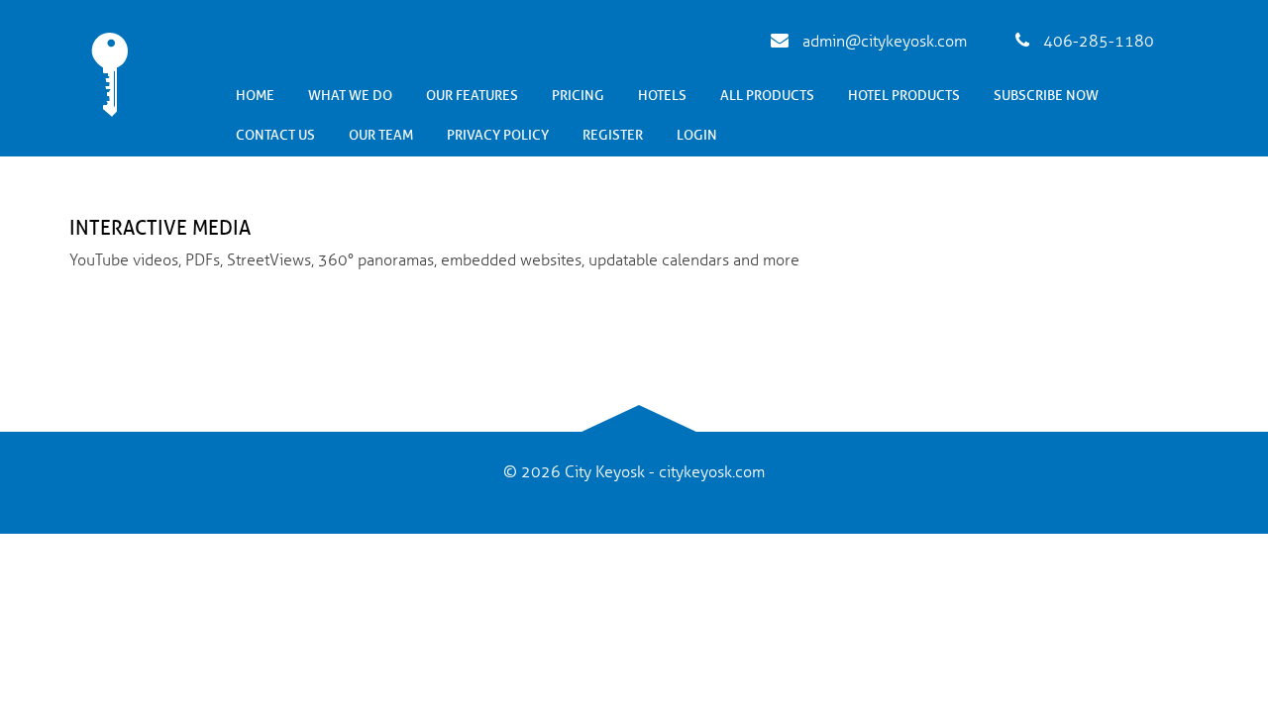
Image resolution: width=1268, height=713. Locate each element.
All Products (767, 95)
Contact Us (275, 135)
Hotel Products (904, 95)
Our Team (381, 135)
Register (612, 135)
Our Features (472, 95)
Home (255, 95)
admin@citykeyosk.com (882, 41)
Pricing (578, 95)
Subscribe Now (1046, 95)
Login (697, 135)
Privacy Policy (498, 135)
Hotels (662, 95)
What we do (350, 95)
